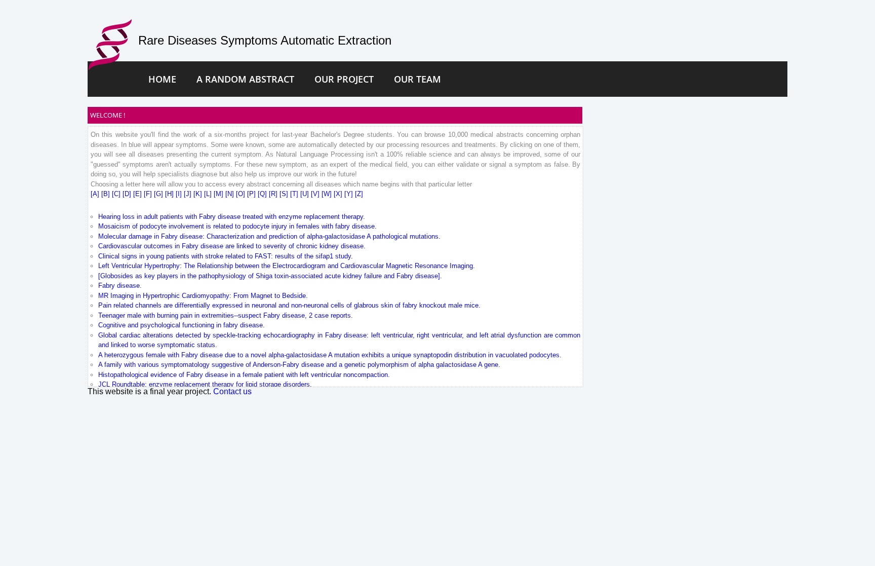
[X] (339, 194)
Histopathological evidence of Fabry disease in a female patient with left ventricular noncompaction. (244, 375)
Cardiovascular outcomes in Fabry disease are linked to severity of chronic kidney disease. (232, 246)
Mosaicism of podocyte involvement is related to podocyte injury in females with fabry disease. (237, 226)
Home (162, 79)
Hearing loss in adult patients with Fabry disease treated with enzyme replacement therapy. (231, 216)
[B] (106, 194)
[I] (180, 194)
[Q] (263, 194)
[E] (138, 194)
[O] (241, 194)
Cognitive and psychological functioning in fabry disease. (181, 325)
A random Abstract (245, 79)
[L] (209, 194)
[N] (230, 194)
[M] (219, 194)
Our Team (417, 79)
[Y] (349, 194)
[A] (96, 194)
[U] (305, 194)
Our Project (344, 79)
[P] (252, 194)
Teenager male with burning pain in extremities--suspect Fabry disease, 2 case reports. (225, 315)
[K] (198, 194)
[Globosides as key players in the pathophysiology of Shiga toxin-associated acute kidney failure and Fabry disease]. (270, 276)
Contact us (232, 391)
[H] (170, 194)
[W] (328, 194)
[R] (274, 194)
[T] (295, 194)
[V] (316, 194)
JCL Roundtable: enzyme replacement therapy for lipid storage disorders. (205, 384)
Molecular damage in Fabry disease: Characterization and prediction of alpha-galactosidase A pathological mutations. (269, 236)
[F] (149, 194)
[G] (159, 194)
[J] (188, 194)
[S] (285, 194)
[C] (117, 194)
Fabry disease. (120, 285)
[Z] (359, 194)
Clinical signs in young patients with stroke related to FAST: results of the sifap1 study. (225, 256)
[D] (128, 194)
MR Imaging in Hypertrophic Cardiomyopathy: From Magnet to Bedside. (203, 295)
